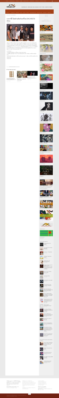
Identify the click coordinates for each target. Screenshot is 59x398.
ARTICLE (37, 1)
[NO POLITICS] (46, 233)
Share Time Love (43, 53)
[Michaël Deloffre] (46, 38)
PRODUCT (44, 12)
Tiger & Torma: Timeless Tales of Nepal (47, 272)
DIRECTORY (32, 1)
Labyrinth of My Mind (43, 143)
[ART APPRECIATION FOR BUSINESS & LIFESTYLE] (41, 353)
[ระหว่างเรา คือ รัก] (46, 68)
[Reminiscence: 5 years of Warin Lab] (41, 319)
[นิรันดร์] (46, 58)
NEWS (21, 1)
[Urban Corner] (46, 96)
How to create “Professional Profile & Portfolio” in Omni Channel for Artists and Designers (46, 187)
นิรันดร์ (41, 62)
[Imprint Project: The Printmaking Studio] (41, 262)
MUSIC (28, 12)
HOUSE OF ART (25, 1)
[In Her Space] (46, 106)
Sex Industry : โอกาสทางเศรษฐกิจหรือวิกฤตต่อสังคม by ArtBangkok (48, 310)
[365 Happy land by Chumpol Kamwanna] (46, 148)
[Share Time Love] (46, 48)
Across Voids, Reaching (44, 122)
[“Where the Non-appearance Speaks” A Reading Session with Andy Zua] (41, 335)
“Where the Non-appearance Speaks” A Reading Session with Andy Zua (48, 334)
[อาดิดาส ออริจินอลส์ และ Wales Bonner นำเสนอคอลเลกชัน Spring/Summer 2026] (41, 315)
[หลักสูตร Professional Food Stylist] (46, 193)
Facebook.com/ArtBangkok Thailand (12, 387)
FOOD (21, 12)
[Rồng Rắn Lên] (46, 28)
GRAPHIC (49, 12)
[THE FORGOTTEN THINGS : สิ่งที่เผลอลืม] (41, 249)
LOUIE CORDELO (43, 132)
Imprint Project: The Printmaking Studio (47, 261)
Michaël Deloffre (43, 42)
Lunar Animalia (42, 163)
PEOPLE (17, 1)
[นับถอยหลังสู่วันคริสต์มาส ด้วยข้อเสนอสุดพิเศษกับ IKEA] (12, 74)
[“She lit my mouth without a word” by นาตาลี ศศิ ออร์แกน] (41, 324)
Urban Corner (42, 100)
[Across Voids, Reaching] (46, 117)
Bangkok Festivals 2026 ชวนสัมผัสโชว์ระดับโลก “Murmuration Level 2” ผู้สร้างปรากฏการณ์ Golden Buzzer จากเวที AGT (48, 267)
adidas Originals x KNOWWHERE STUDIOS (47, 305)
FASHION (17, 12)
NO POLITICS (42, 237)
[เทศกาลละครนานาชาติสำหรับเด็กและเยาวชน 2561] (32, 73)
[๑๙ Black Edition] (46, 86)
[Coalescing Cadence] (41, 277)
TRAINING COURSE (43, 1)
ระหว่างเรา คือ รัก (43, 72)
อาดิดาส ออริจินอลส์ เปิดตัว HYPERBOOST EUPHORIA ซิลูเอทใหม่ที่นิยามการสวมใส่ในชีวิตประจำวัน (48, 295)
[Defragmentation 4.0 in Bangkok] (41, 244)
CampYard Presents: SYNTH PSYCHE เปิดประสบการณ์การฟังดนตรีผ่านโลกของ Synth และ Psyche (48, 300)
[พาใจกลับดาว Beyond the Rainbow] (41, 257)
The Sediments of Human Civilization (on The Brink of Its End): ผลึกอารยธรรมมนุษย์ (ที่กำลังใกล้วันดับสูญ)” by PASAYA (48, 329)
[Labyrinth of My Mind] (46, 138)
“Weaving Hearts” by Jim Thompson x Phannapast (47, 285)
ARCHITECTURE (39, 12)
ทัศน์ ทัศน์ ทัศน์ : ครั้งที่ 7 (44, 81)
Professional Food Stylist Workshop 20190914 (47, 361)
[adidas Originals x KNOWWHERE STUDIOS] (41, 306)
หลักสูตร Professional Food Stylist (46, 197)
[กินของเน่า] (46, 170)
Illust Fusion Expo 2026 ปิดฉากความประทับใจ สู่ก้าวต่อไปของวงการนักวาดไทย (48, 289)
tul (8, 22)
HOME (7, 1)
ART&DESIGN (12, 1)
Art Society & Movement (11, 15)
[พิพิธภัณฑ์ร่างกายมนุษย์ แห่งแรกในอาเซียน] (22, 74)
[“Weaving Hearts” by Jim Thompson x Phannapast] (41, 285)
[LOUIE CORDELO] (46, 128)
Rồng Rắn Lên (42, 32)
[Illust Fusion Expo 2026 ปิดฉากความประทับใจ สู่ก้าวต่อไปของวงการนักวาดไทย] (41, 290)
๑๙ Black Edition (43, 90)
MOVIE (24, 12)
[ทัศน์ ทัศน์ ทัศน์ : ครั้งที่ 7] (46, 77)
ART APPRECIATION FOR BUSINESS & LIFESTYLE (48, 353)
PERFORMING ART (33, 12)
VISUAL (8, 12)
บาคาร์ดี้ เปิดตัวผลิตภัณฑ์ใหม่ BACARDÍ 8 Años (14, 66)
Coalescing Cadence (47, 275)
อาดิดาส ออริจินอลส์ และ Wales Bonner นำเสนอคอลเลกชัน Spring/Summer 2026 (48, 314)
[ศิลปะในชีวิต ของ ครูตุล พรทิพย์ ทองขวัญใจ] (41, 358)
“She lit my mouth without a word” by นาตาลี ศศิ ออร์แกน (48, 323)
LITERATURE (13, 12)
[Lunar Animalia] (46, 159)
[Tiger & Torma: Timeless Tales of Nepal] (41, 272)
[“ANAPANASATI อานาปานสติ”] (41, 281)
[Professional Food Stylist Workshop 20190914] (41, 362)
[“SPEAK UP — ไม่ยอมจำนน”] (41, 253)
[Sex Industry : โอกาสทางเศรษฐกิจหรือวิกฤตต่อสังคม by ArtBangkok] (41, 310)
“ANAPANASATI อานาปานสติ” (48, 280)
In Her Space (42, 111)
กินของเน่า (41, 176)
